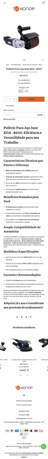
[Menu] (5, 3)
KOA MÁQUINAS (16, 64)
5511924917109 (24, 411)
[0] (43, 3)
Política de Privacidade (24, 401)
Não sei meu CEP (9, 119)
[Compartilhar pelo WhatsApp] (17, 317)
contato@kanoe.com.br (24, 418)
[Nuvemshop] (24, 444)
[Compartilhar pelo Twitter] (26, 317)
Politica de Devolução (24, 405)
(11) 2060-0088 (24, 415)
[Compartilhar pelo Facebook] (22, 317)
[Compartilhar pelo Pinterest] (30, 317)
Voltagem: (24, 88)
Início (7, 64)
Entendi (24, 457)
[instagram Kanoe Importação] (24, 395)
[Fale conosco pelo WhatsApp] (43, 446)
